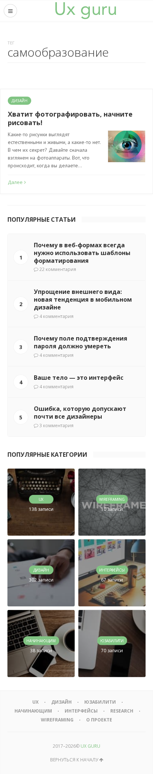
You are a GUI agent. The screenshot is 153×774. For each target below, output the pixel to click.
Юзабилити (100, 702)
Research (121, 711)
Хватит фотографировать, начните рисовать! (70, 118)
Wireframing (57, 720)
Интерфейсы (81, 711)
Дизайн (19, 100)
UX (35, 702)
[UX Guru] (85, 10)
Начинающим (33, 711)
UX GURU (90, 746)
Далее (15, 182)
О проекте (99, 720)
